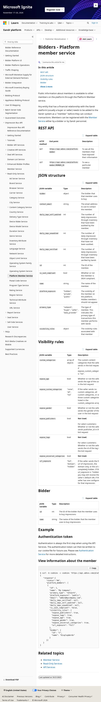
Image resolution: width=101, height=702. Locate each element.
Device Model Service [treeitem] (18, 226)
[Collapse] (32, 37)
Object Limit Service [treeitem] (18, 258)
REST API (44, 72)
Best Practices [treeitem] (11, 354)
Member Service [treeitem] (14, 169)
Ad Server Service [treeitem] (17, 178)
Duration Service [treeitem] (16, 231)
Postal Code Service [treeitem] (18, 280)
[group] (68, 419)
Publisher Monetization (55, 39)
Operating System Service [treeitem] (20, 271)
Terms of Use (8, 700)
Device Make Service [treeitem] (18, 221)
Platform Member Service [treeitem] (21, 276)
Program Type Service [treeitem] (19, 285)
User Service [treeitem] (12, 327)
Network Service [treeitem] (16, 253)
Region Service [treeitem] (15, 295)
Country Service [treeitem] (16, 212)
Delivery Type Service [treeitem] (18, 217)
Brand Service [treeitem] (15, 183)
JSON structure (47, 75)
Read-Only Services (52, 663)
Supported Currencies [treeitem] (15, 349)
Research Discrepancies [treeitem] (15, 336)
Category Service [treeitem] (16, 197)
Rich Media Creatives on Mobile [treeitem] (16, 343)
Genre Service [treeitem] (15, 236)
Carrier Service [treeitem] (15, 193)
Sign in (95, 23)
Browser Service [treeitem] (16, 188)
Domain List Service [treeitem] (16, 159)
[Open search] (88, 23)
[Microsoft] (5, 23)
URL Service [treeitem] (14, 308)
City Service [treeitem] (14, 202)
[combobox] (18, 42)
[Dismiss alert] (96, 5)
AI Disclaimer (8, 696)
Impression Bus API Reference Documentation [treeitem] (18, 129)
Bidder (43, 82)
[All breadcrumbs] (40, 39)
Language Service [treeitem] (17, 248)
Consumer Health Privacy (80, 696)
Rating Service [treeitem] (15, 290)
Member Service (51, 659)
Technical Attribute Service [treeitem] (17, 301)
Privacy (60, 696)
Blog (38, 696)
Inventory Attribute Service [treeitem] (17, 242)
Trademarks (22, 700)
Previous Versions (24, 696)
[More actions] (96, 39)
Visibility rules (46, 79)
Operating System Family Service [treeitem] (20, 265)
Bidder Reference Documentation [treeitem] (13, 49)
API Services (49, 667)
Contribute (49, 696)
